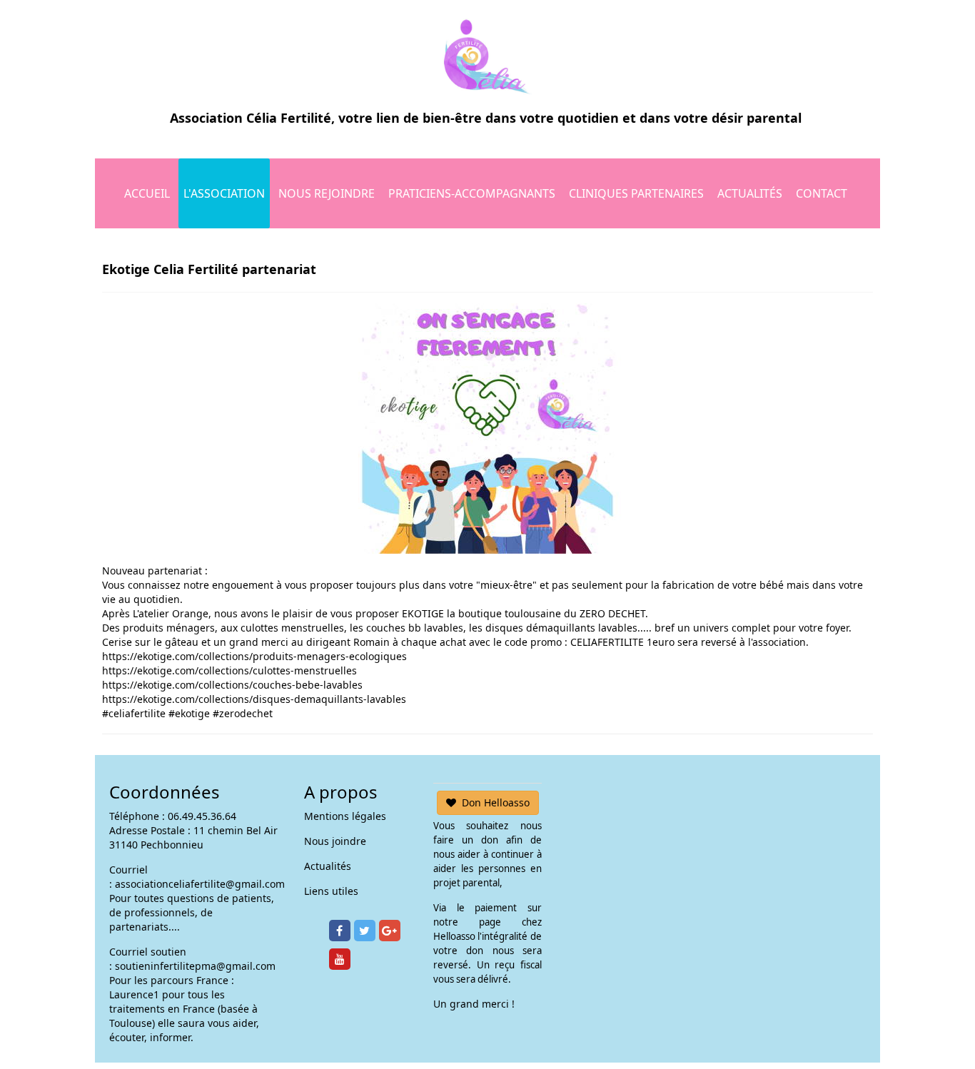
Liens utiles (331, 891)
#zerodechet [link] (243, 713)
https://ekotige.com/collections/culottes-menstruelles (229, 670)
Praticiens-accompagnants (471, 193)
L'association (224, 193)
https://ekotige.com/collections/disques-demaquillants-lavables (254, 699)
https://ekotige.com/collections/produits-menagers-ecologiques (254, 656)
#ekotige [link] (189, 713)
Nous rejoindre (326, 193)
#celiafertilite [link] (134, 713)
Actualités (749, 193)
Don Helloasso (496, 802)
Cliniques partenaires (636, 193)
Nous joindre (335, 841)
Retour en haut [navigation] (925, 1004)
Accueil (147, 193)
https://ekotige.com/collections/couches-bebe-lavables (232, 684)
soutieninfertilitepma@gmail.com (195, 966)
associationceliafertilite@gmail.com (200, 884)
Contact (821, 193)
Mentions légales (345, 816)
